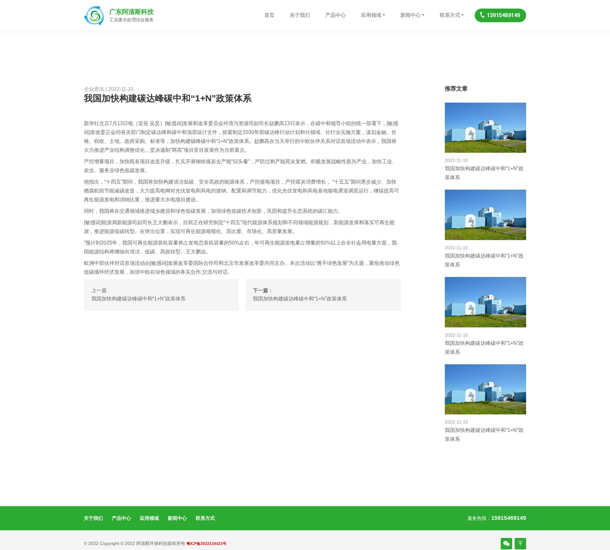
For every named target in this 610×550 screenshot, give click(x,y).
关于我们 (300, 15)
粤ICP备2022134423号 (206, 543)
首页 (269, 15)
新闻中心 (410, 15)
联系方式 (450, 15)
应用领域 (371, 15)
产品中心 (335, 15)
